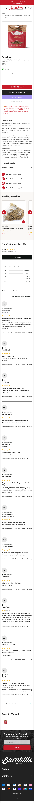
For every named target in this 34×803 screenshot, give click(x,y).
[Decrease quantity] (3, 73)
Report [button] (19, 332)
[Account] (26, 8)
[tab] (18, 297)
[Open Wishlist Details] (28, 8)
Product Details (7, 120)
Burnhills (19, 793)
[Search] (6, 8)
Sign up (17, 747)
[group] (17, 249)
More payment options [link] (17, 101)
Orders (5, 769)
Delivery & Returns (8, 167)
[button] (8, 231)
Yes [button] (16, 332)
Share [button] (23, 332)
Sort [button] (3, 291)
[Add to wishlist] (17, 92)
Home (3, 13)
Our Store (7, 776)
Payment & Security (8, 163)
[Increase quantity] (12, 73)
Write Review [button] (17, 257)
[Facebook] (17, 798)
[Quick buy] (23, 221)
